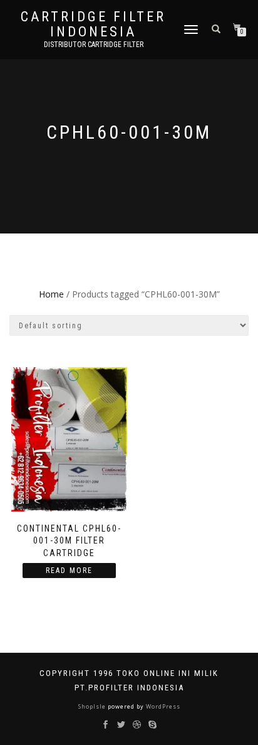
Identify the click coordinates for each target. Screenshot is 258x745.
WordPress (162, 706)
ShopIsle (93, 706)
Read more (69, 570)
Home (51, 294)
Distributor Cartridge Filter (93, 44)
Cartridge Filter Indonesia (93, 24)
